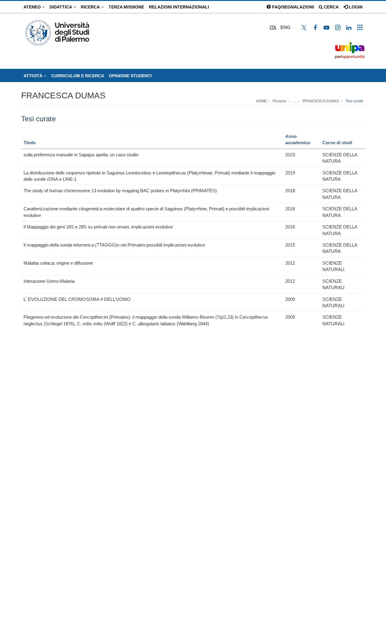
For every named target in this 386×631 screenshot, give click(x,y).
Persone (279, 101)
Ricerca (91, 7)
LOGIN (355, 7)
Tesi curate (354, 101)
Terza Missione (126, 7)
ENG (285, 27)
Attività (34, 75)
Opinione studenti (130, 75)
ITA (273, 27)
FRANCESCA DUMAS (63, 95)
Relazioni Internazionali (179, 7)
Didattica (61, 7)
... (294, 101)
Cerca (331, 7)
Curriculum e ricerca (77, 75)
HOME (261, 101)
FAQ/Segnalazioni (292, 7)
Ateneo (33, 7)
